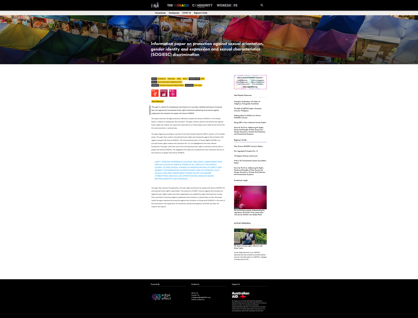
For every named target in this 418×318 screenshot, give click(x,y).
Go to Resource (157, 101)
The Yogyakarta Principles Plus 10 (246, 151)
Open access (171, 79)
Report (185, 79)
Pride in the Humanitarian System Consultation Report (250, 161)
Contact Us (195, 295)
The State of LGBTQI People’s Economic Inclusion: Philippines (248, 109)
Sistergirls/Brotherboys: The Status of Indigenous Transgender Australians (247, 102)
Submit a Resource (198, 299)
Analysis (237, 208)
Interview (237, 244)
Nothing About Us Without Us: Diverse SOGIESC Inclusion (247, 116)
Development (162, 79)
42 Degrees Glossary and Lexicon (246, 156)
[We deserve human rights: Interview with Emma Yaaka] (250, 237)
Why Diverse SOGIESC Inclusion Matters (248, 146)
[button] (261, 5)
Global (179, 79)
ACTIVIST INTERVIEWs (242, 223)
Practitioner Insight (241, 180)
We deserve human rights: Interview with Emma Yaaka (248, 247)
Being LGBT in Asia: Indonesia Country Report (250, 122)
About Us (194, 293)
